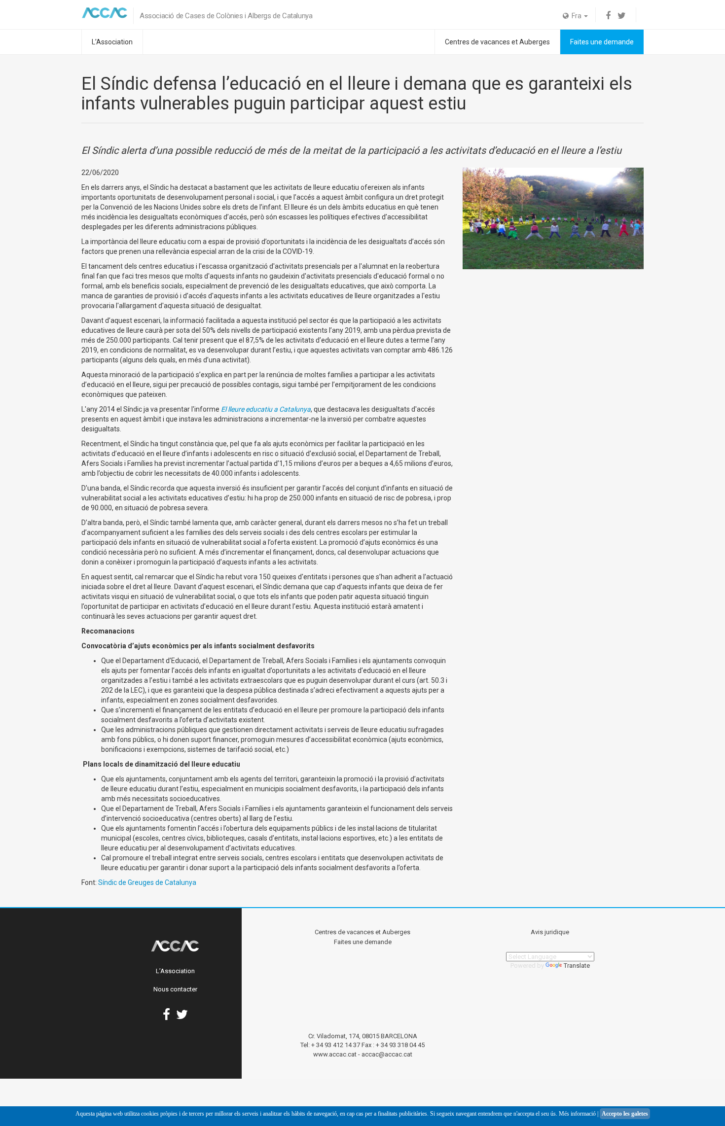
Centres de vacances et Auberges (497, 42)
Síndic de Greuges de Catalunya (147, 882)
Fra (576, 16)
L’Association (112, 42)
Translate (577, 965)
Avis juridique (550, 932)
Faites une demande (602, 42)
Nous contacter (175, 989)
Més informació (577, 1113)
